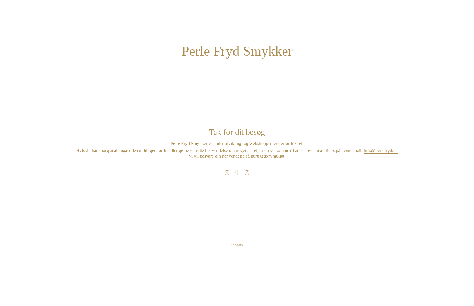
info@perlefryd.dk (381, 150)
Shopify (237, 245)
